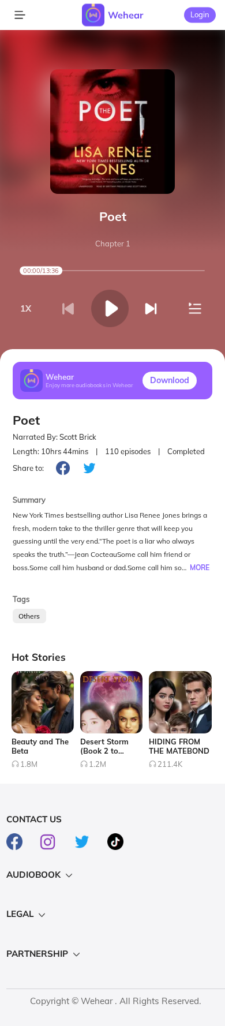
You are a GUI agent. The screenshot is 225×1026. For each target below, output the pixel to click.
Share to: (28, 468)
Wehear (125, 15)
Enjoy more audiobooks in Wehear (89, 385)
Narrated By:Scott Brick (54, 436)
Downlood (169, 380)
